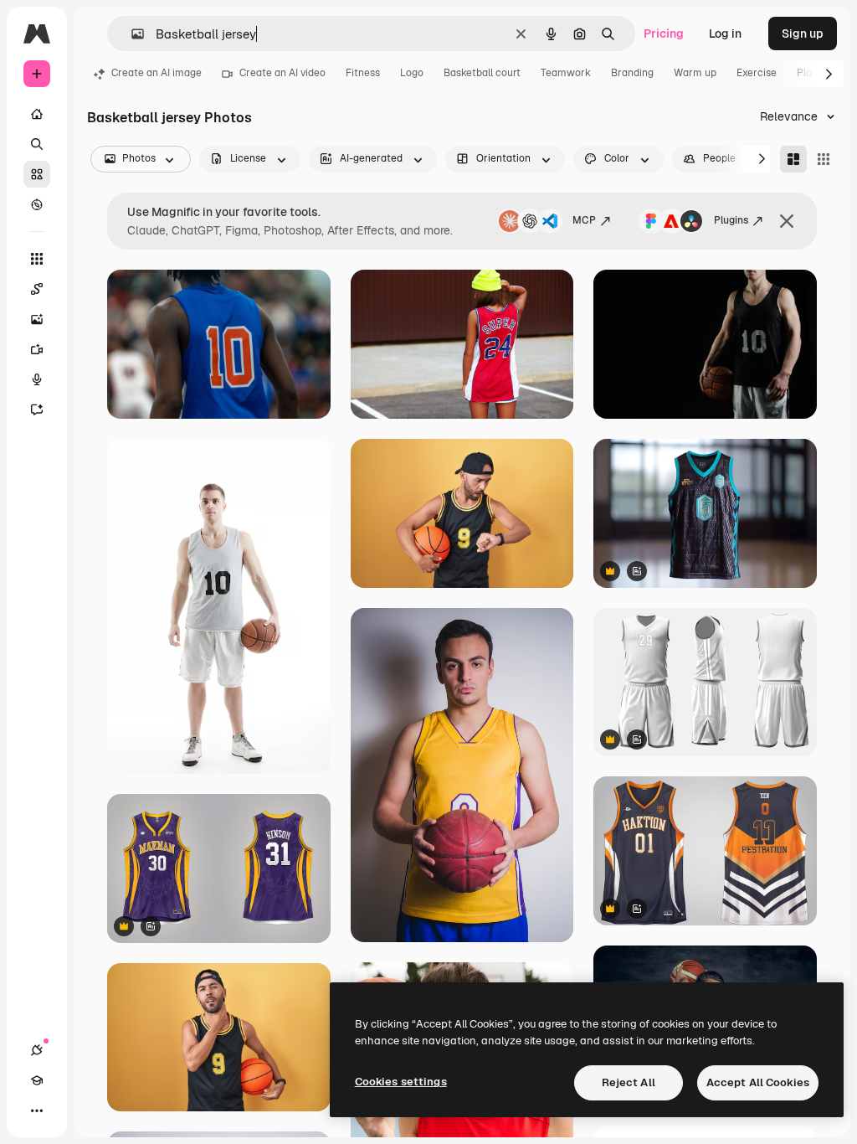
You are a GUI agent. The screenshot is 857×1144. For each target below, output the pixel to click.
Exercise (756, 73)
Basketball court (482, 73)
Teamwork (566, 73)
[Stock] (36, 174)
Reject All (628, 1082)
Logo (411, 73)
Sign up (803, 33)
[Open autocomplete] (131, 34)
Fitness (363, 73)
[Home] (36, 113)
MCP (584, 220)
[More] (36, 1110)
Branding (632, 73)
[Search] (36, 144)
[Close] (787, 221)
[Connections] (36, 1050)
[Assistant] (36, 409)
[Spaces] (36, 289)
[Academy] (36, 1080)
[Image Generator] (36, 319)
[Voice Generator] (36, 379)
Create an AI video (282, 73)
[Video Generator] (36, 349)
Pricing (664, 33)
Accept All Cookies (757, 1082)
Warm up (695, 73)
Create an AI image (156, 73)
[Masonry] (793, 159)
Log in (725, 33)
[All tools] (36, 258)
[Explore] (36, 204)
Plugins (731, 220)
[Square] (823, 159)
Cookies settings (401, 1081)
